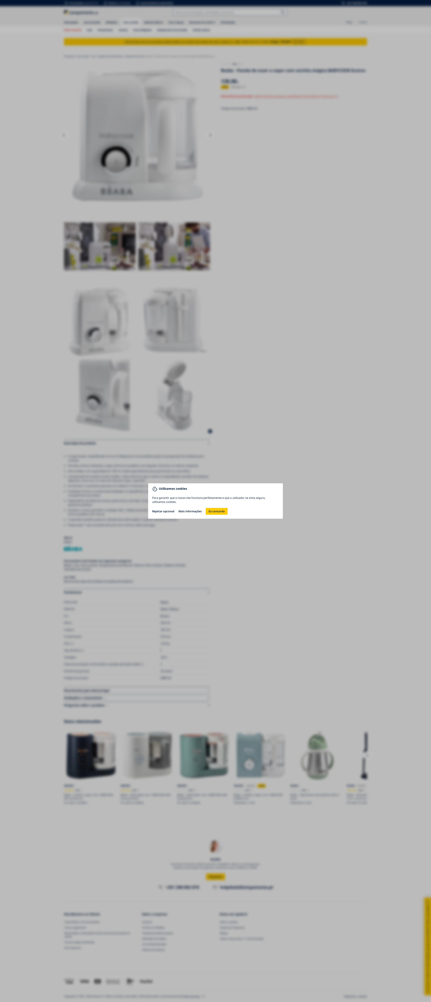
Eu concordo (217, 511)
